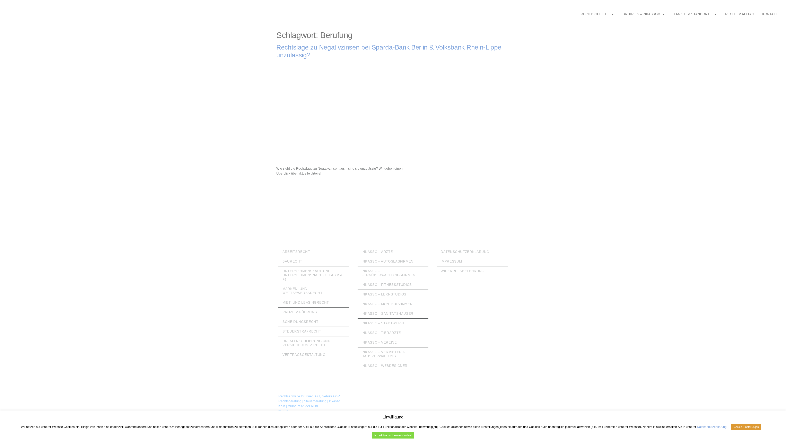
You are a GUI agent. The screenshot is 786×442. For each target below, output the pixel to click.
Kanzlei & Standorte (692, 14)
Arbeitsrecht (296, 252)
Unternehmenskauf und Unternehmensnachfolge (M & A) (312, 275)
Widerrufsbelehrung (462, 271)
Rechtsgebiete (595, 14)
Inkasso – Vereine (379, 342)
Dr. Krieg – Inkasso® (641, 14)
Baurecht (292, 261)
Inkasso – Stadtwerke (384, 323)
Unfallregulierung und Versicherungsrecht (306, 343)
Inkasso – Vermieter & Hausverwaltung (383, 354)
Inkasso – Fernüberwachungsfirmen (389, 273)
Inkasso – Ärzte (377, 252)
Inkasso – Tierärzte (381, 333)
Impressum (451, 261)
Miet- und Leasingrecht (305, 302)
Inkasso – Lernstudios (384, 294)
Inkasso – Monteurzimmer (387, 304)
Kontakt (770, 14)
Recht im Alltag (739, 14)
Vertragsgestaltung (303, 354)
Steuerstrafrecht (301, 331)
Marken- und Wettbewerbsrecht (302, 291)
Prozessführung (299, 312)
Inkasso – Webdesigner (385, 366)
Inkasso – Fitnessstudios (387, 284)
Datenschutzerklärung (465, 252)
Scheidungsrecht (300, 322)
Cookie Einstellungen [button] (746, 426)
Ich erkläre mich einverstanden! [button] (393, 435)
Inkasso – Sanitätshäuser (387, 313)
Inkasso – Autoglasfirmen (387, 261)
